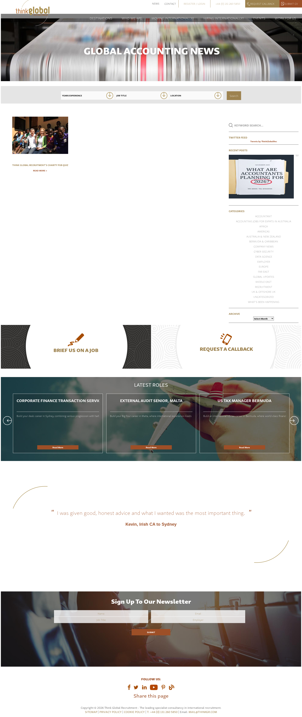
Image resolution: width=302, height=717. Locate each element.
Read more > (40, 170)
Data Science (263, 256)
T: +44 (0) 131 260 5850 (162, 711)
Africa (263, 226)
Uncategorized (263, 297)
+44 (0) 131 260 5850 (227, 4)
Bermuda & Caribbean (263, 241)
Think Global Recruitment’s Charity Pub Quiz (40, 165)
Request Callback (262, 4)
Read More (57, 447)
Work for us (285, 17)
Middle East (264, 282)
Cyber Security (264, 251)
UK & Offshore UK (263, 292)
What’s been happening (263, 302)
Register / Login (194, 4)
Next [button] (294, 420)
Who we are (132, 17)
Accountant (263, 216)
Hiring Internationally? (223, 17)
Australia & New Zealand (263, 236)
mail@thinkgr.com (203, 711)
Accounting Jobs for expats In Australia (263, 221)
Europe (263, 266)
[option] (58, 423)
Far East (263, 271)
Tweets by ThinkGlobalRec (263, 141)
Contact (170, 4)
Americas (263, 231)
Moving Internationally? (173, 17)
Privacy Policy (110, 711)
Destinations (101, 17)
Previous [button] (7, 420)
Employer (263, 262)
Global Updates (263, 277)
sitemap (91, 711)
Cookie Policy (134, 711)
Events (259, 17)
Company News (264, 246)
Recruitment (263, 287)
